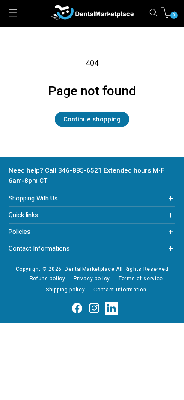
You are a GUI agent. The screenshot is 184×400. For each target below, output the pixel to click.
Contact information (119, 290)
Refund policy (47, 279)
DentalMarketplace (89, 269)
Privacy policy (92, 279)
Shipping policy (65, 290)
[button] (153, 12)
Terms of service (141, 279)
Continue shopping (92, 119)
